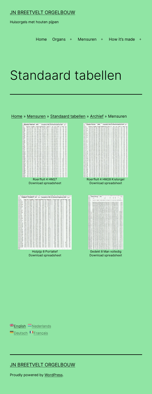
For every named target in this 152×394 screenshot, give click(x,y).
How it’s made (122, 39)
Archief (97, 116)
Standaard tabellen (68, 116)
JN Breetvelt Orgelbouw (42, 12)
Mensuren (87, 39)
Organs (59, 39)
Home (41, 39)
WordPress (54, 375)
